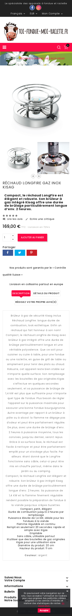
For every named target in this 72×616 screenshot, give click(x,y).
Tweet (20, 253)
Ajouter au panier (32, 237)
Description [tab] (21, 293)
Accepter (44, 610)
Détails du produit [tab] (46, 293)
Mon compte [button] (52, 13)
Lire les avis (13, 219)
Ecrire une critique (40, 219)
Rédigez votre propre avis (36, 302)
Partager (8, 253)
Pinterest (32, 253)
